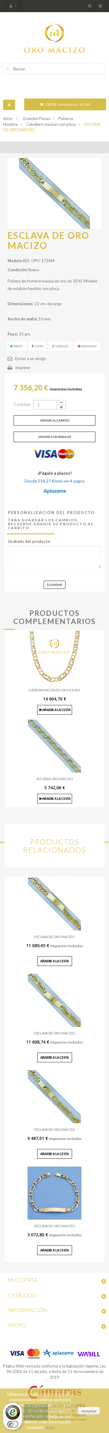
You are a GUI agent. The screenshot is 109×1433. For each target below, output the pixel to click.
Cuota (38, 346)
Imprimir (22, 367)
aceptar (89, 1410)
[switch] (12, 1424)
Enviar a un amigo (30, 358)
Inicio (7, 118)
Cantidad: (22, 404)
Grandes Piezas (36, 118)
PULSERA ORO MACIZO (55, 779)
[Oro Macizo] (54, 37)
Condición (17, 269)
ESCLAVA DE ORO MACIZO (54, 937)
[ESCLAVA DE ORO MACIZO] (54, 903)
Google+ (62, 346)
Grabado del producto (29, 541)
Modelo (15, 260)
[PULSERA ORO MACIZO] (54, 745)
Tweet (18, 346)
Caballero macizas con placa (51, 124)
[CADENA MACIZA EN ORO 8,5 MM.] (54, 656)
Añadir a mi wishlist (54, 437)
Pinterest (89, 346)
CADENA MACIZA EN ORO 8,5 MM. (55, 690)
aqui (50, 1427)
